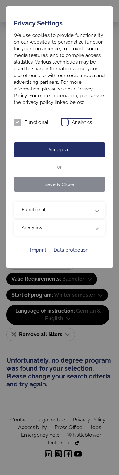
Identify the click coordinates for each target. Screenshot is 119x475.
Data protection (71, 263)
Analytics (82, 122)
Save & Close (60, 184)
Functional (36, 122)
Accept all (59, 150)
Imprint (38, 263)
